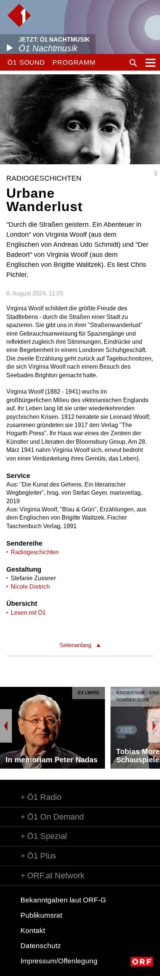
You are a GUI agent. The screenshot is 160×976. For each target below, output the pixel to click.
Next (154, 726)
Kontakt (32, 930)
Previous (6, 726)
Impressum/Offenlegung (58, 961)
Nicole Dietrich (30, 587)
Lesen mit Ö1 (28, 613)
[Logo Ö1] (19, 15)
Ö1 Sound (26, 62)
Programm (73, 62)
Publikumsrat (41, 915)
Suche (133, 63)
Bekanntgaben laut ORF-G (63, 900)
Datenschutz (40, 946)
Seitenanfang (75, 645)
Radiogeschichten (35, 552)
